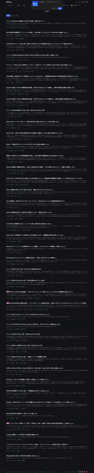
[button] (87, 2)
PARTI (12, 340)
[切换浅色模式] (84, 2)
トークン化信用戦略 (28, 298)
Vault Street (21, 38)
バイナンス (13, 59)
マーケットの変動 (24, 340)
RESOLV (12, 275)
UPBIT (12, 374)
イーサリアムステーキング (25, 230)
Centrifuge (17, 298)
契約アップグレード (27, 139)
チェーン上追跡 (25, 71)
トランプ (22, 429)
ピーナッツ (28, 429)
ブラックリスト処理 (18, 139)
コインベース (13, 439)
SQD (19, 460)
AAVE (17, 286)
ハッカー (31, 71)
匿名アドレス (24, 329)
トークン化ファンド (19, 309)
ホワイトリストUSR (19, 82)
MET (19, 116)
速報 (18, 5)
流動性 (12, 161)
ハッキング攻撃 (21, 150)
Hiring (55, 471)
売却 (19, 196)
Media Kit (22, 471)
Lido (18, 230)
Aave (12, 207)
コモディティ (30, 309)
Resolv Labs (13, 127)
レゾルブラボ (22, 27)
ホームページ (10, 5)
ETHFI (21, 275)
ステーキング (23, 397)
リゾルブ (17, 50)
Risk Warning (50, 471)
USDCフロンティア (21, 93)
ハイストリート (19, 59)
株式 (25, 309)
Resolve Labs (17, 329)
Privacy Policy (43, 471)
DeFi (27, 93)
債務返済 (20, 161)
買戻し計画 (18, 385)
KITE (17, 351)
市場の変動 (22, 286)
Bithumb (12, 418)
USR (16, 38)
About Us (17, 471)
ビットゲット (13, 460)
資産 (18, 429)
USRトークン (20, 241)
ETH (27, 27)
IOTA (17, 275)
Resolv (12, 38)
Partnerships (36, 471)
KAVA (12, 116)
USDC (18, 264)
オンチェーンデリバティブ (39, 309)
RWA (47, 309)
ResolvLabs (13, 264)
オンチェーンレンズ (14, 27)
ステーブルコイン (37, 298)
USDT (22, 50)
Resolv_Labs (13, 319)
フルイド (12, 50)
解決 (12, 150)
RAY (17, 363)
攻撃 (20, 252)
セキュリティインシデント (24, 184)
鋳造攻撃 (20, 218)
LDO (16, 116)
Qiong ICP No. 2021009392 (70, 471)
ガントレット (13, 93)
